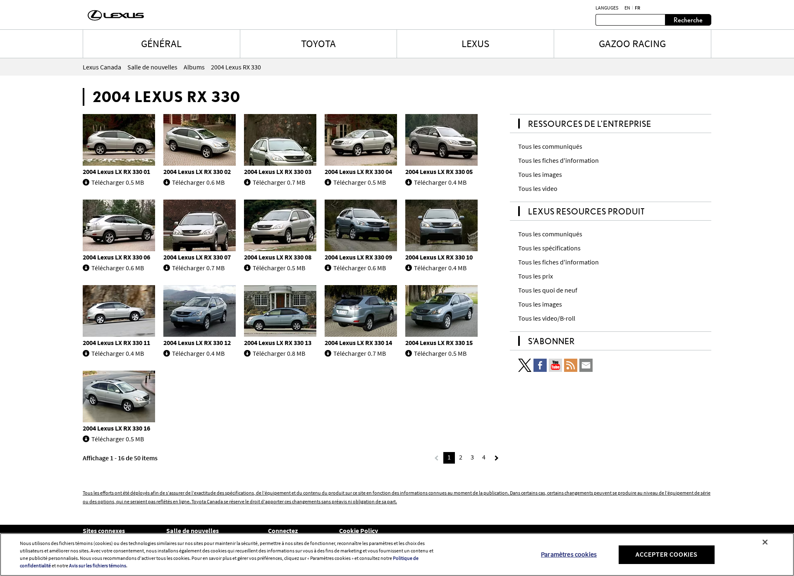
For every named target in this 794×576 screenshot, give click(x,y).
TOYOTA (318, 43)
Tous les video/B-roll (546, 318)
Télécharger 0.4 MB (440, 182)
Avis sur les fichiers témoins (97, 565)
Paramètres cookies (569, 554)
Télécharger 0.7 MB (279, 182)
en (627, 8)
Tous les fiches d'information (558, 160)
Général (161, 43)
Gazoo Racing (632, 43)
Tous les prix (535, 276)
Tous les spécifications (549, 248)
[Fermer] (765, 542)
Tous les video (537, 188)
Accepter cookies (667, 554)
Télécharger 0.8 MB (279, 353)
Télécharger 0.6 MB (198, 182)
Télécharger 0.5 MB (117, 182)
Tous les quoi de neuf (547, 290)
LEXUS (475, 43)
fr (637, 8)
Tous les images (540, 174)
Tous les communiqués (550, 146)
